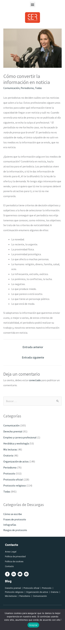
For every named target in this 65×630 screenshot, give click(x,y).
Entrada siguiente (33, 357)
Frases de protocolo (14, 519)
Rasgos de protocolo (15, 530)
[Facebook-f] (7, 574)
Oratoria (8, 455)
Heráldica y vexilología (16, 443)
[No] (60, 619)
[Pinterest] (26, 574)
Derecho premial (12, 431)
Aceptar (33, 625)
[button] (32, 4)
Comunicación (11, 88)
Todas (38, 88)
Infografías (9, 524)
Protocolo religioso (14, 485)
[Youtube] (20, 574)
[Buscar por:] (32, 401)
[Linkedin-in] (13, 574)
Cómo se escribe (12, 514)
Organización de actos (16, 461)
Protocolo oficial (13, 479)
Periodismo (27, 88)
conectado (35, 380)
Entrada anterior (32, 347)
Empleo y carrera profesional (19, 437)
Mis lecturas (10, 449)
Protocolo (9, 473)
